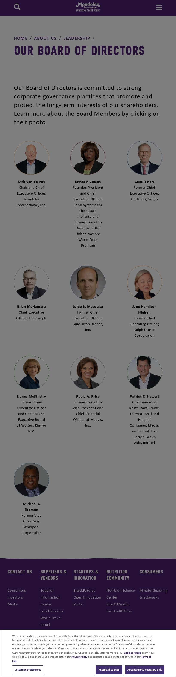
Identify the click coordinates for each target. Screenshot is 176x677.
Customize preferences (28, 669)
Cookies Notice (132, 652)
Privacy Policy (79, 657)
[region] (88, 653)
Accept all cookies (109, 669)
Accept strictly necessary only (144, 669)
